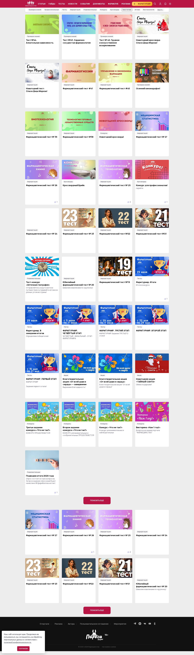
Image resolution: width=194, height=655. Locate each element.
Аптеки (137, 10)
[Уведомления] (165, 4)
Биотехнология (148, 10)
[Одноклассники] (154, 623)
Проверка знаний (35, 10)
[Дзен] (140, 623)
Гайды (51, 4)
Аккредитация (75, 10)
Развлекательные (90, 10)
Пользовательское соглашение (94, 624)
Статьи (41, 4)
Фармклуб (113, 4)
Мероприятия (120, 624)
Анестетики (126, 10)
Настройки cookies (109, 647)
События (85, 4)
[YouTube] (149, 623)
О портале (44, 624)
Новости (72, 4)
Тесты (61, 4)
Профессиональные (52, 10)
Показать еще (97, 500)
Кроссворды (114, 10)
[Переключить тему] (170, 4)
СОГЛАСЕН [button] (23, 649)
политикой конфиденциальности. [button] (17, 642)
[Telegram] (135, 623)
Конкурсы (103, 10)
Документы (99, 4)
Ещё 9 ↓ (160, 10)
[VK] (144, 623)
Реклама (125, 4)
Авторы (71, 624)
